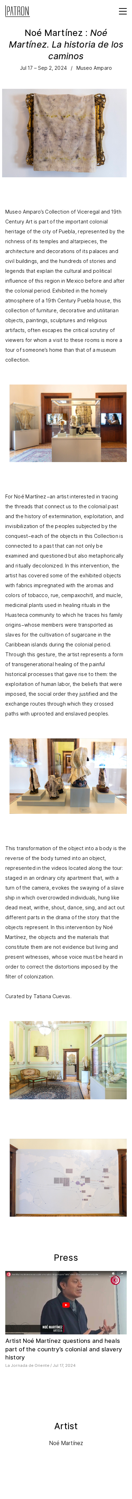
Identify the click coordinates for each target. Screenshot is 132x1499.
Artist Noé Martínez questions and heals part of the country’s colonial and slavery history (63, 1349)
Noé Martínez (66, 1443)
